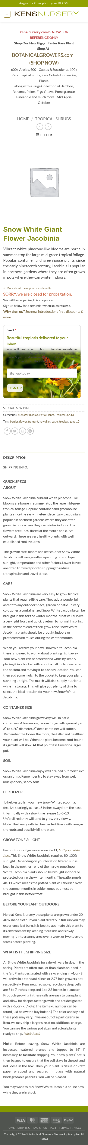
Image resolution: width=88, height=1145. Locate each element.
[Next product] (40, 126)
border (14, 421)
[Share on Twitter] (14, 431)
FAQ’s (37, 1127)
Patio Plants (46, 415)
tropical (63, 421)
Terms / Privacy (70, 1127)
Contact (49, 1127)
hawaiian (45, 421)
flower (23, 421)
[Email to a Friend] (22, 431)
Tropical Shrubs (53, 118)
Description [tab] (15, 457)
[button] (7, 14)
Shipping (24, 1127)
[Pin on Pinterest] (30, 431)
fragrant (33, 421)
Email (11, 330)
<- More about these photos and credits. (27, 288)
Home (23, 118)
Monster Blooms (28, 415)
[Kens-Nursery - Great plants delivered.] (48, 14)
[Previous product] (48, 126)
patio (55, 421)
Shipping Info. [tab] (15, 467)
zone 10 (74, 421)
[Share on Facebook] (7, 431)
